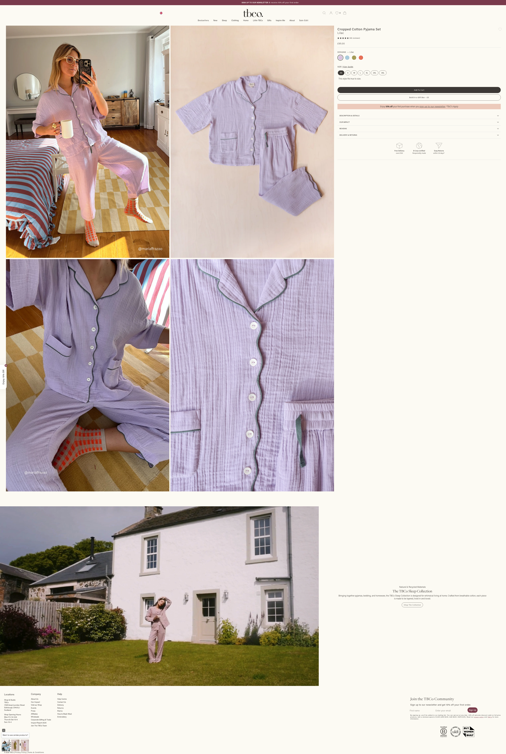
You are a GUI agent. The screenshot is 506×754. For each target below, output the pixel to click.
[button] (343, 38)
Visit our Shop (36, 705)
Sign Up (472, 710)
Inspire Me (280, 20)
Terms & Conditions (36, 752)
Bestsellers (203, 20)
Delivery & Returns (348, 135)
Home (246, 20)
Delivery (60, 705)
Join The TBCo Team (39, 725)
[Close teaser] (6, 365)
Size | (345, 66)
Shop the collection (412, 605)
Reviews (343, 128)
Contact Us (61, 702)
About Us (34, 699)
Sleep (224, 20)
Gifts (269, 20)
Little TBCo (258, 20)
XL (367, 73)
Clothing (235, 20)
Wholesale (35, 717)
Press (33, 711)
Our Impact (344, 122)
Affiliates (34, 714)
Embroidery (62, 717)
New (215, 20)
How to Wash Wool (64, 714)
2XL (374, 73)
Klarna (59, 711)
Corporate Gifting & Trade (41, 720)
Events (33, 708)
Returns (60, 708)
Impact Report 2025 (38, 723)
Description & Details (349, 116)
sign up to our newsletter (432, 106)
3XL (382, 73)
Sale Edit (303, 20)
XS (341, 73)
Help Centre (62, 699)
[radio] (340, 58)
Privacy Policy (20, 752)
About (292, 20)
